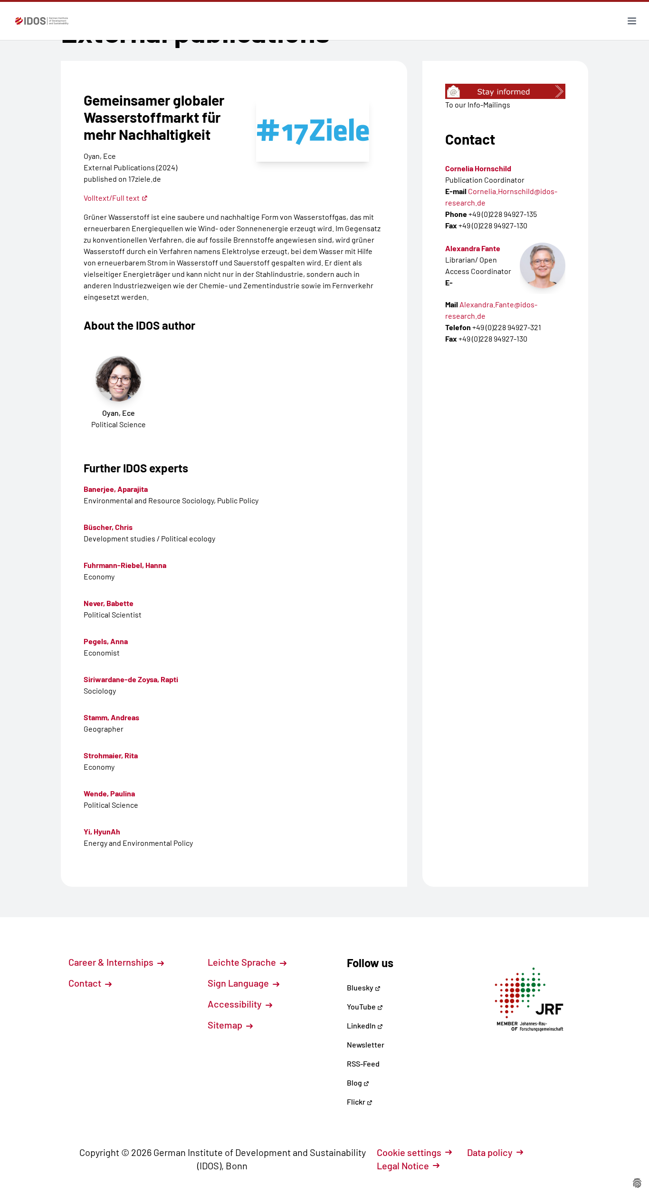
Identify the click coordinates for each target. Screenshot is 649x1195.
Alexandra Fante (472, 248)
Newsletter (365, 1044)
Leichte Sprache (243, 962)
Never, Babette (109, 602)
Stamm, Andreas (111, 717)
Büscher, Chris (108, 526)
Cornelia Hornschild (478, 168)
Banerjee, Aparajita (116, 488)
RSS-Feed (363, 1063)
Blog (355, 1082)
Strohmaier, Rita (111, 755)
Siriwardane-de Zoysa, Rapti (131, 679)
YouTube (362, 1006)
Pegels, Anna (106, 641)
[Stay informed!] (505, 91)
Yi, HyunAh (102, 831)
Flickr (357, 1101)
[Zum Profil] (542, 265)
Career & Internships (111, 962)
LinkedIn (362, 1025)
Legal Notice (403, 1165)
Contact (85, 983)
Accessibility (236, 1003)
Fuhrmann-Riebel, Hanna (125, 564)
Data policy (490, 1152)
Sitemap (226, 1024)
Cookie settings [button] (409, 1152)
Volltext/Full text (112, 197)
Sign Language (239, 983)
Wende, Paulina (109, 793)
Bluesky (361, 987)
